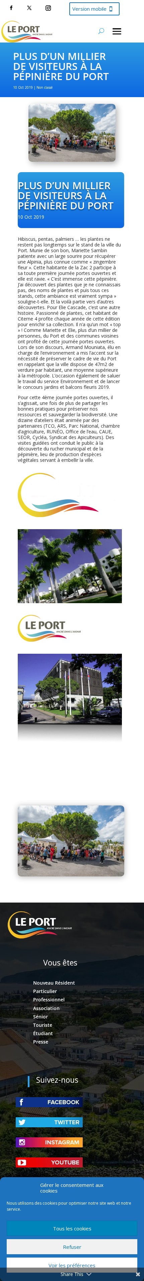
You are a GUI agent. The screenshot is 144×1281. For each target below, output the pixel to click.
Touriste (42, 1025)
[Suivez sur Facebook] (11, 8)
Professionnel (49, 999)
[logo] (70, 515)
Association (46, 1008)
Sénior (40, 1016)
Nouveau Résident (54, 983)
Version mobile (89, 8)
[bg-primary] (70, 781)
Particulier (45, 991)
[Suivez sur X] (29, 8)
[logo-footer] (49, 640)
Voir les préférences (72, 1265)
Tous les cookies (72, 1228)
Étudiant (43, 1033)
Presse (40, 1042)
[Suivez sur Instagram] (48, 8)
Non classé (45, 87)
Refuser (72, 1246)
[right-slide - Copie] (70, 601)
